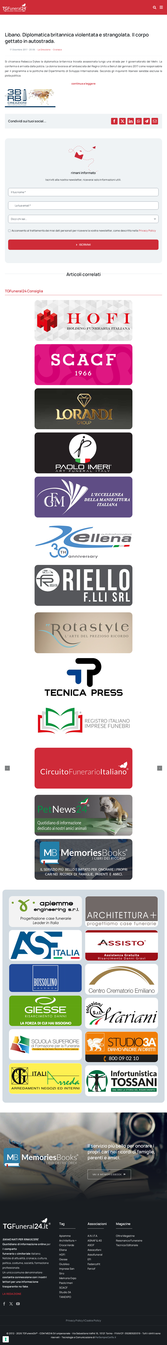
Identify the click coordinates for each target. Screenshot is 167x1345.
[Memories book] (126, 1157)
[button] (7, 768)
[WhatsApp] (138, 121)
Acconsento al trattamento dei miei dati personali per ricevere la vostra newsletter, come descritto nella (84, 230)
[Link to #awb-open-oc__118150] (161, 7)
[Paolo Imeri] (83, 434)
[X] (122, 121)
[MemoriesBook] (40, 1157)
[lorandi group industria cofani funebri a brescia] (83, 389)
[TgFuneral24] (14, 4)
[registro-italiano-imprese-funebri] (83, 702)
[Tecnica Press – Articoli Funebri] (83, 658)
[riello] (83, 566)
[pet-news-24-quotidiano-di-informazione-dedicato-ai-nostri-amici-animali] (83, 796)
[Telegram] (147, 121)
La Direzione (44, 49)
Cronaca (57, 49)
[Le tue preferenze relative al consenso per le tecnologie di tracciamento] (6, 1339)
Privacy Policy (147, 230)
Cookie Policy (93, 1320)
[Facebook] (114, 121)
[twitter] (11, 1304)
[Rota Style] (83, 613)
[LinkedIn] (131, 121)
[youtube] (18, 1304)
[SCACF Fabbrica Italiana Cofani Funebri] (83, 345)
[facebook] (4, 1304)
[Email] (155, 121)
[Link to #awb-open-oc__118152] (154, 7)
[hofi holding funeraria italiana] (83, 301)
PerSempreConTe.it (105, 1337)
